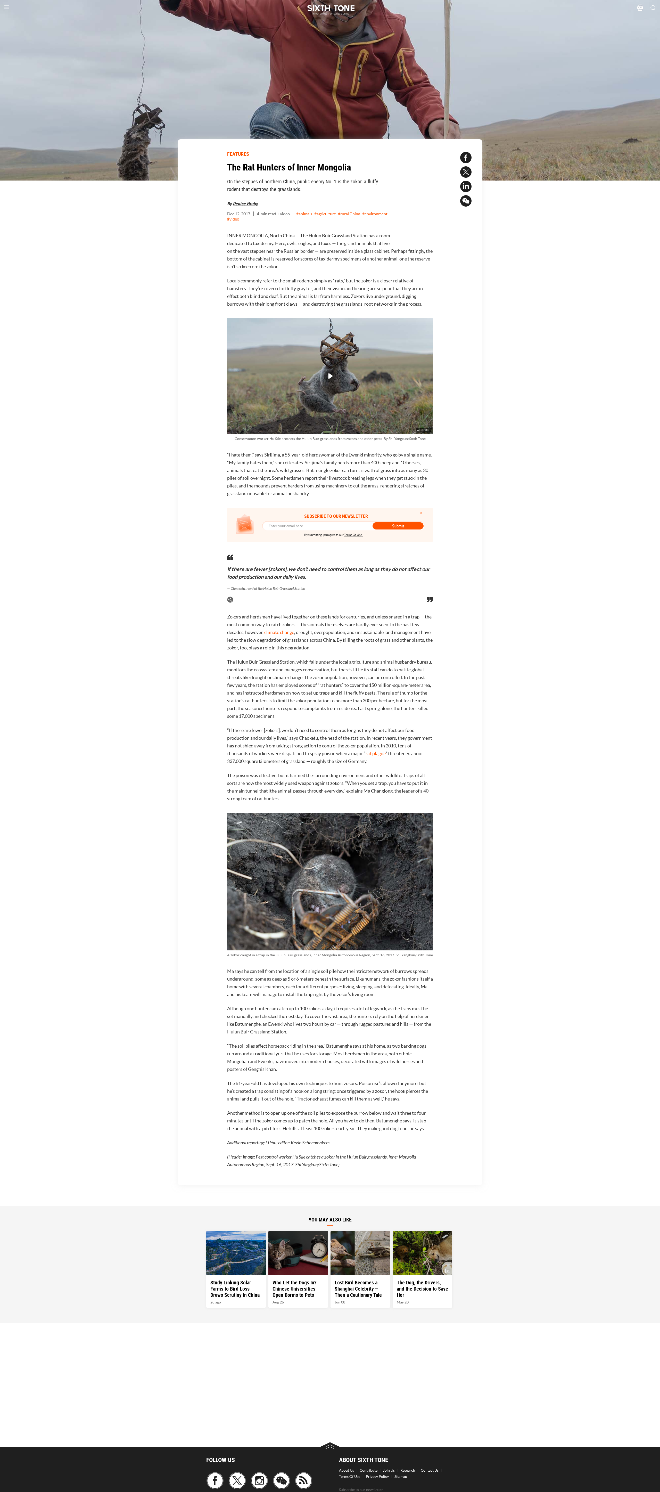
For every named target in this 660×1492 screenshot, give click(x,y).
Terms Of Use (349, 1476)
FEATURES (238, 153)
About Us (346, 1470)
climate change (279, 632)
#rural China (349, 213)
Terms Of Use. (353, 534)
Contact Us (430, 1470)
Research (407, 1470)
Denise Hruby (245, 203)
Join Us (389, 1470)
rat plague (375, 753)
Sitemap (400, 1476)
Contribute (368, 1470)
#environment (374, 213)
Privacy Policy (377, 1476)
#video (233, 219)
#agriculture (325, 213)
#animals (304, 213)
